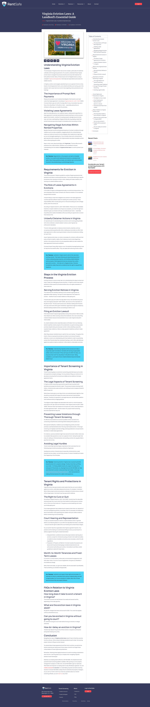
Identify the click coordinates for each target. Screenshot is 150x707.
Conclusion (95, 131)
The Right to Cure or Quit (100, 98)
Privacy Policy (75, 701)
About (89, 4)
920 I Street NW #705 (47, 691)
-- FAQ (75, 694)
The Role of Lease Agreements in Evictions (99, 59)
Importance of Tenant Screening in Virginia (98, 77)
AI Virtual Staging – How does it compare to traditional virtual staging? (99, 150)
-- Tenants (61, 697)
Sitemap (88, 701)
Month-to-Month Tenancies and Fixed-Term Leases (100, 105)
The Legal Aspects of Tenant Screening (99, 81)
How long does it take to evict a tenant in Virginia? (100, 114)
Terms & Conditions (65, 701)
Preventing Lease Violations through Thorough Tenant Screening (100, 86)
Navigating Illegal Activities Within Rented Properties (100, 51)
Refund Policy (83, 701)
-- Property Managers (63, 694)
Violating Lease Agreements (97, 47)
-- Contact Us (76, 691)
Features (70, 4)
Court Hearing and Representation (98, 100)
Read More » (95, 145)
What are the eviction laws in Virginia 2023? (100, 118)
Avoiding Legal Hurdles (99, 90)
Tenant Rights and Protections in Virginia (98, 95)
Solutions (61, 4)
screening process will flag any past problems (57, 472)
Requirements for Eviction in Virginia (100, 55)
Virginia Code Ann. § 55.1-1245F (72, 101)
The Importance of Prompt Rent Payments (100, 43)
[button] (45, 60)
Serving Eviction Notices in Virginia (100, 71)
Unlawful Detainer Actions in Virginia (100, 63)
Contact (96, 4)
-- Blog (75, 697)
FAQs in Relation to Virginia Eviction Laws (99, 110)
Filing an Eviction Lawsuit (100, 74)
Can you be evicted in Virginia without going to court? (100, 123)
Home (53, 4)
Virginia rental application (55, 78)
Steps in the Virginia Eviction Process (100, 67)
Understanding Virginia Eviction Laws (98, 39)
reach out (60, 673)
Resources (80, 4)
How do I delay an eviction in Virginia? (100, 127)
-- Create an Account (63, 691)
